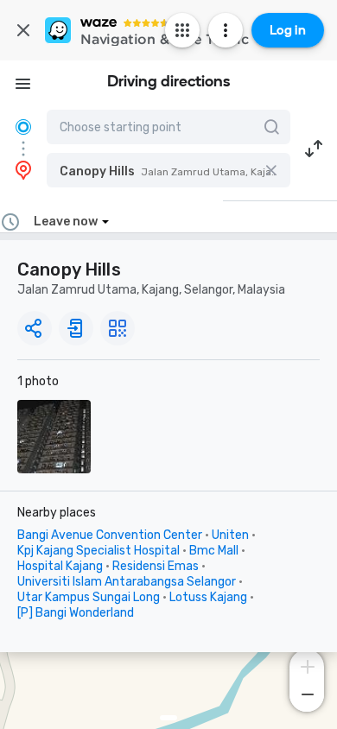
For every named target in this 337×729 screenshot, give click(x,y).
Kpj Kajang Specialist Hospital (98, 550)
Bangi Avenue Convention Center (109, 535)
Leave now (66, 221)
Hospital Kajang (60, 566)
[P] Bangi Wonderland (75, 612)
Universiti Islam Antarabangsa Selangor (126, 581)
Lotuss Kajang (208, 597)
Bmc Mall (213, 550)
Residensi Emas (155, 566)
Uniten (230, 535)
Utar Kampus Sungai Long (88, 597)
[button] (168, 170)
